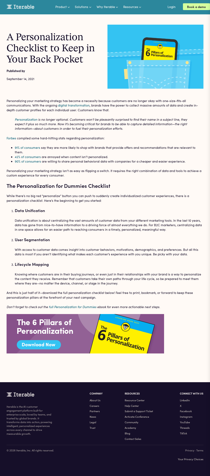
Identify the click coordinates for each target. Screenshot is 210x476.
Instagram (186, 417)
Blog (127, 433)
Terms (199, 450)
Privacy (189, 450)
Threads (185, 428)
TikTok (183, 433)
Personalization (26, 119)
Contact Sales (133, 439)
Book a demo (196, 7)
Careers (94, 406)
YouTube (185, 422)
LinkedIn (185, 400)
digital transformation (74, 105)
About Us (95, 400)
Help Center (132, 406)
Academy (130, 428)
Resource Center (135, 400)
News (93, 417)
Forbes (11, 138)
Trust (92, 428)
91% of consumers (27, 147)
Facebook (186, 411)
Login (172, 7)
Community (131, 422)
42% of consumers (28, 157)
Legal (93, 422)
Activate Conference (137, 417)
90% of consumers (28, 161)
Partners (95, 411)
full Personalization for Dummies (72, 307)
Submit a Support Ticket (139, 411)
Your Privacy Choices (190, 459)
